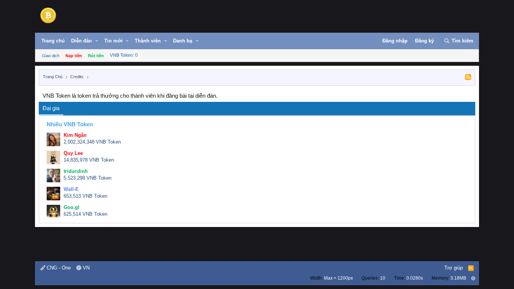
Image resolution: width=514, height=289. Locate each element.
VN (85, 268)
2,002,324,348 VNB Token (92, 142)
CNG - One (58, 268)
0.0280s (414, 278)
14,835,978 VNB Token (89, 160)
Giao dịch (50, 55)
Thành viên (148, 41)
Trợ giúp (453, 268)
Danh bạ (182, 41)
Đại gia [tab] (51, 108)
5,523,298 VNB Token (87, 178)
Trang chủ (53, 41)
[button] (97, 41)
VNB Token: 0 (124, 55)
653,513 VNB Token (85, 196)
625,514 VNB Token (85, 214)
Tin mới (113, 41)
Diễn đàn (81, 41)
